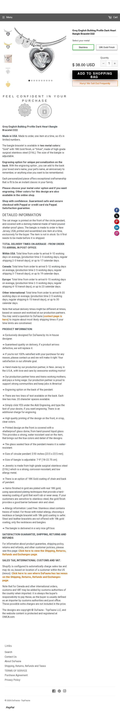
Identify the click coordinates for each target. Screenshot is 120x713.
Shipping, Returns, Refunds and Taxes (25, 665)
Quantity (104, 57)
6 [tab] (41, 80)
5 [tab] (39, 80)
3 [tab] (34, 80)
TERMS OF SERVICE (16, 670)
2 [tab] (31, 80)
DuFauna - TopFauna (21, 700)
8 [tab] (46, 80)
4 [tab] (36, 80)
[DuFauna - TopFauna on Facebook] (53, 691)
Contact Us (11, 656)
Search (8, 652)
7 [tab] (44, 80)
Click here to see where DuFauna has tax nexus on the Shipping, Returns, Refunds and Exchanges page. (35, 577)
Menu (9, 17)
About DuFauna (13, 661)
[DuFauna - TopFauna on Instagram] (64, 691)
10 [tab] (51, 80)
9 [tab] (49, 80)
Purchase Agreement (16, 675)
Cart (115, 17)
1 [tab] (29, 80)
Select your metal (81, 40)
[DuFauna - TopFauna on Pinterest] (59, 691)
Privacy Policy (12, 679)
